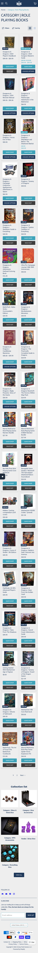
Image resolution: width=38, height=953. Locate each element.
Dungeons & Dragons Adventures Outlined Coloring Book (9, 269)
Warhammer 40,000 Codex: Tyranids (28, 512)
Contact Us (7, 942)
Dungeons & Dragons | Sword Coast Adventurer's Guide (28, 631)
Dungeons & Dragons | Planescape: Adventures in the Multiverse (27, 98)
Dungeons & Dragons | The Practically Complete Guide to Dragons (27, 351)
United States (18, 925)
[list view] (34, 28)
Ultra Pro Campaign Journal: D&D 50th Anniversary (28, 267)
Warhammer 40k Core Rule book (27, 711)
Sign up (31, 915)
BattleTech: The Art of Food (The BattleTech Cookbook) (9, 751)
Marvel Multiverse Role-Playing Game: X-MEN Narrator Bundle (28, 432)
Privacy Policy (13, 944)
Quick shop (10, 66)
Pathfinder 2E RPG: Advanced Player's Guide (9, 590)
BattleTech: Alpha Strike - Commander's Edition (9, 310)
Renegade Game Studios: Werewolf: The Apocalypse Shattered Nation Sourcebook (28, 473)
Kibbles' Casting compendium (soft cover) (9, 513)
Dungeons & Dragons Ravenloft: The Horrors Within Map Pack (28, 392)
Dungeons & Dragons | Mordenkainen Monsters (26, 310)
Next (22, 775)
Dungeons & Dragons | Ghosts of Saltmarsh (9, 712)
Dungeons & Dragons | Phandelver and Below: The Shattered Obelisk (27, 139)
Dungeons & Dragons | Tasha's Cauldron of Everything (27, 228)
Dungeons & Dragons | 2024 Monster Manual (8, 96)
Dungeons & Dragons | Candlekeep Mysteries (7, 350)
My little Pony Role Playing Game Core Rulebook (9, 471)
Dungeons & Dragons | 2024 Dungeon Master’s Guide (27, 55)
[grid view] (30, 28)
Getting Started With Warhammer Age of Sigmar (9, 670)
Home (3, 10)
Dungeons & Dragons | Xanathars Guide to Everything (9, 228)
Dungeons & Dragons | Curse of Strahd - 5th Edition (9, 550)
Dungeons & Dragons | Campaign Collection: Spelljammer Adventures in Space (7, 185)
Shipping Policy (17, 942)
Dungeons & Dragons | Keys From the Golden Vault (27, 591)
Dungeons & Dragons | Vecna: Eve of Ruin (9, 137)
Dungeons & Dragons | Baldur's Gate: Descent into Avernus (27, 551)
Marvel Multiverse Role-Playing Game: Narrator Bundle (9, 431)
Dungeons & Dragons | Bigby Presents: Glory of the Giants (9, 392)
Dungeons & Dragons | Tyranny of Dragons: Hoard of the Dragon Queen (27, 672)
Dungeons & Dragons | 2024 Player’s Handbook (9, 54)
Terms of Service (24, 944)
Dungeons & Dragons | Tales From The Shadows (9, 630)
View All (19, 875)
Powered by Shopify (19, 949)
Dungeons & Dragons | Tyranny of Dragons (27, 181)
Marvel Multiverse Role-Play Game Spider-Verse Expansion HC (27, 751)
